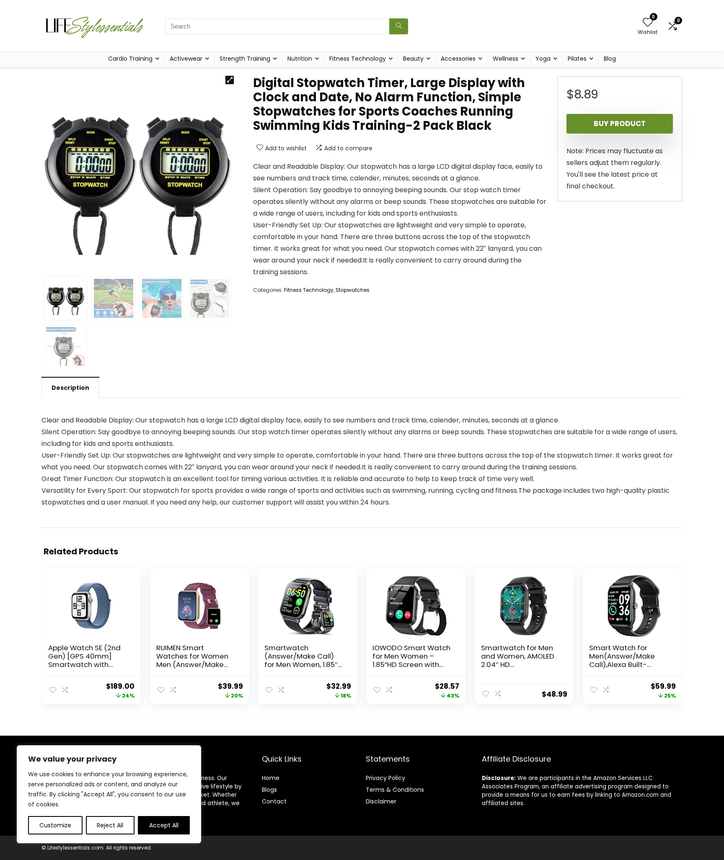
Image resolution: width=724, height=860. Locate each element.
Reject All (110, 825)
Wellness (505, 58)
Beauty (413, 58)
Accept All (163, 825)
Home (270, 778)
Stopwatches (353, 290)
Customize (55, 825)
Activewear (186, 58)
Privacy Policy (385, 778)
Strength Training (245, 58)
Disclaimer (381, 801)
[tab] (70, 387)
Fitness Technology (357, 58)
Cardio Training (130, 58)
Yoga (543, 58)
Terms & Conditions (395, 789)
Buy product (620, 123)
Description (70, 388)
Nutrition (299, 58)
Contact (274, 801)
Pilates (577, 58)
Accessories (458, 58)
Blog (610, 58)
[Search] (398, 26)
